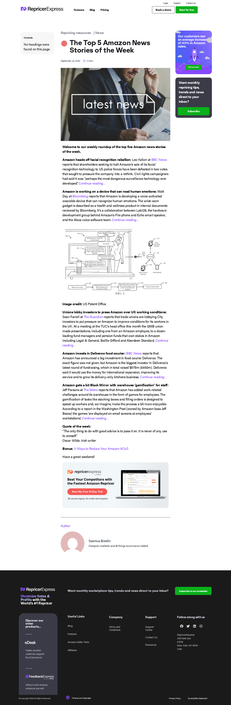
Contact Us (151, 637)
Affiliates (72, 650)
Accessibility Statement (197, 698)
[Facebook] (181, 626)
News (99, 32)
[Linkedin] (194, 626)
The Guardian (93, 316)
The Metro (91, 389)
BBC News (159, 159)
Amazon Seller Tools (78, 642)
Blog (70, 625)
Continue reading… (92, 183)
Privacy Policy (175, 698)
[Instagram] (201, 626)
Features (72, 634)
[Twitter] (188, 626)
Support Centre (149, 628)
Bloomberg (80, 195)
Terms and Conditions (114, 628)
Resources (150, 644)
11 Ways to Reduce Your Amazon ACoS (101, 448)
